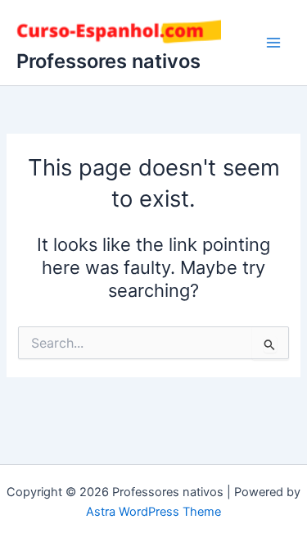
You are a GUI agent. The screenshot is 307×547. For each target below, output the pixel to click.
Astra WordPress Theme (153, 511)
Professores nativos (108, 61)
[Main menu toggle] (273, 42)
